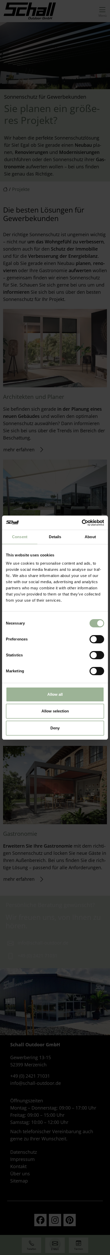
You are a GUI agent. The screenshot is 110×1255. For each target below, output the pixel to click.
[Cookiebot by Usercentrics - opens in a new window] (81, 522)
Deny (55, 728)
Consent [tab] (19, 537)
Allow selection (55, 711)
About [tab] (90, 537)
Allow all (55, 694)
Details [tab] (55, 537)
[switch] (97, 639)
